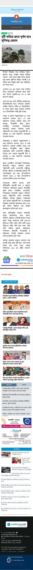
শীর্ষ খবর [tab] (9, 385)
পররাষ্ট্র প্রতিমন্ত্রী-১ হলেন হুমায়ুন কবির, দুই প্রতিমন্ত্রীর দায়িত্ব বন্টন (15, 329)
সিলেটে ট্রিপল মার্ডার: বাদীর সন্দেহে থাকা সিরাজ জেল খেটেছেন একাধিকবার (16, 486)
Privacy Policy (13, 551)
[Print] (10, 33)
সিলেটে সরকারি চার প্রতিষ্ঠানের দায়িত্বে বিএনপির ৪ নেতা (15, 480)
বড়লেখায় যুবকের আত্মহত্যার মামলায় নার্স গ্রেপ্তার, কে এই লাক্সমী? (21, 469)
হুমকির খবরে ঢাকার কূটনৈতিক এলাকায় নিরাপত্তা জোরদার (14, 347)
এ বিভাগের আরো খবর (9, 282)
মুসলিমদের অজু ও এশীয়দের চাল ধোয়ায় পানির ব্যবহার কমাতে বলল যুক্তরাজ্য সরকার (17, 408)
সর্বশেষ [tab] (24, 385)
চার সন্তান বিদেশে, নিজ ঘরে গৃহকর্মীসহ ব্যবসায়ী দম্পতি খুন (14, 504)
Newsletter (22, 551)
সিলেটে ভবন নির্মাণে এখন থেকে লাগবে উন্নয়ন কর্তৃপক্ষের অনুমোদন (15, 474)
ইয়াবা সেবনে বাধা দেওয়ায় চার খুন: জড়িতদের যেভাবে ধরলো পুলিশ (13, 363)
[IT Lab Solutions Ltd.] (16, 423)
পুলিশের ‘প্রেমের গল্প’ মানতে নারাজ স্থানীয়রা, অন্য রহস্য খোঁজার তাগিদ (15, 498)
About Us (4, 551)
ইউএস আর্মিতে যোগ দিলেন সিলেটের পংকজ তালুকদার (16, 415)
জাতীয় (4, 33)
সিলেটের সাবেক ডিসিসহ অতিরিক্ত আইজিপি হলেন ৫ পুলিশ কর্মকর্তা (16, 297)
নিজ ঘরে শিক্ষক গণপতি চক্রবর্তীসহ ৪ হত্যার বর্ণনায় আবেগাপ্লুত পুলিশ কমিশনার (16, 379)
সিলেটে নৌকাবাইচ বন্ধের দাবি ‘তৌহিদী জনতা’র (20, 453)
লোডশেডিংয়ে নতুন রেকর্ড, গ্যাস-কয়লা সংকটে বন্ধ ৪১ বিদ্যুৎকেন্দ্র (16, 509)
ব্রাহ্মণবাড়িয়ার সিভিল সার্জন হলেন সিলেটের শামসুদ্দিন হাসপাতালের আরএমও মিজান (15, 389)
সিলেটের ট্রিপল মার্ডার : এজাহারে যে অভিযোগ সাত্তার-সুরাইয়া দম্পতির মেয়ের (16, 492)
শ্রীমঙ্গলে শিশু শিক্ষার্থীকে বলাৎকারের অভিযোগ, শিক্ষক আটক (16, 396)
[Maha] (16, 436)
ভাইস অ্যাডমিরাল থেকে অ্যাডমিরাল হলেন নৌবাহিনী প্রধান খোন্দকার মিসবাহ (15, 313)
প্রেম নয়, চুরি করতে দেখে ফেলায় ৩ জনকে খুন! (26, 461)
